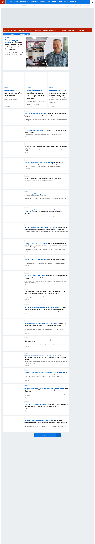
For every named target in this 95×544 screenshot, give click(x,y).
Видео (16, 1)
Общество (43, 1)
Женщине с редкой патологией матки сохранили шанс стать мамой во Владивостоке (44, 330)
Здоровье (73, 1)
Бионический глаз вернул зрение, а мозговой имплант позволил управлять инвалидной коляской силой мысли (45, 292)
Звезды (66, 1)
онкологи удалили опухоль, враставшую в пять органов (45, 211)
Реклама (78, 5)
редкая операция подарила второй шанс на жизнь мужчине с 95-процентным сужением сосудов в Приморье (46, 244)
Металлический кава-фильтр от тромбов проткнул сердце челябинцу (14, 54)
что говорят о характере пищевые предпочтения (45, 131)
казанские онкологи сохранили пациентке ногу (46, 373)
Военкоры (28, 30)
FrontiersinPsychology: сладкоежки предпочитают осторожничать (43, 134)
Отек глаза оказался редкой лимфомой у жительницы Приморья (42, 166)
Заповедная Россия (65, 30)
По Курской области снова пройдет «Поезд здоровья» (42, 178)
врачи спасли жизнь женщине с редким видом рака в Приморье (43, 163)
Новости (13, 30)
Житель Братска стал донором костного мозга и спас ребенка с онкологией (46, 263)
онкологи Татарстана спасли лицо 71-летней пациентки (13, 92)
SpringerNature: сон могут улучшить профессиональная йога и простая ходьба (44, 149)
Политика (34, 1)
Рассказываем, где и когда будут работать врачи (38, 180)
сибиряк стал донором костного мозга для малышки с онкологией (45, 260)
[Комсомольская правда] (11, 5)
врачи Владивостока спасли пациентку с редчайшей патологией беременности (45, 325)
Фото (10, 1)
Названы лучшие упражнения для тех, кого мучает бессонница (45, 146)
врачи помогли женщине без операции (45, 194)
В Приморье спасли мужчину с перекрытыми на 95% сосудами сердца (44, 249)
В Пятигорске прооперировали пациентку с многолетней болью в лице (44, 408)
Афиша (84, 30)
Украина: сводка (37, 30)
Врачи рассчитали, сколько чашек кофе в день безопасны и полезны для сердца (46, 340)
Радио (70, 5)
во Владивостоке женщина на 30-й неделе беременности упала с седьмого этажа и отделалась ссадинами (45, 422)
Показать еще (45, 435)
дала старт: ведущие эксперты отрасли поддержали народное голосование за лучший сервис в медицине (45, 276)
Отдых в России (53, 30)
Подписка (87, 5)
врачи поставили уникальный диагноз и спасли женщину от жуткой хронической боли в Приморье (45, 114)
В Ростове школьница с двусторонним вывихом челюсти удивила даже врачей (45, 357)
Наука (26, 289)
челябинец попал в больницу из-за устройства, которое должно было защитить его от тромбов (14, 45)
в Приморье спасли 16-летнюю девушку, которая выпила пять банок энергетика (36, 94)
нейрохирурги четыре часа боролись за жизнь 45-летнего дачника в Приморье (58, 93)
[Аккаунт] (92, 2)
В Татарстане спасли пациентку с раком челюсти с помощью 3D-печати (13, 99)
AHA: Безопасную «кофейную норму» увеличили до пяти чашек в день (45, 344)
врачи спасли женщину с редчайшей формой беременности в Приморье (45, 228)
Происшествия (76, 30)
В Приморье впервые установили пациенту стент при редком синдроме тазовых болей (46, 119)
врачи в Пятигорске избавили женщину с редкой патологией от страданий (46, 405)
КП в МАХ (45, 30)
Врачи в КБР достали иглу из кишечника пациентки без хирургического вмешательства (45, 199)
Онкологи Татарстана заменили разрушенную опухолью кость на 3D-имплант (44, 377)
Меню (2, 2)
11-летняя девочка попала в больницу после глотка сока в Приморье (45, 308)
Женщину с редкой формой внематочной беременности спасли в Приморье (46, 231)
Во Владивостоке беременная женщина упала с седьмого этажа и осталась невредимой (45, 427)
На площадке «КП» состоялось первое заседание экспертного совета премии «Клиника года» (45, 281)
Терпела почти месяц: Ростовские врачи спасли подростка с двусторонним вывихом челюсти (45, 362)
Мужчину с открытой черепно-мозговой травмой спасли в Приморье (58, 101)
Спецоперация (24, 1)
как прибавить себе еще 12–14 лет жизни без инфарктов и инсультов (46, 389)
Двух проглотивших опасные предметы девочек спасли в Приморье (43, 311)
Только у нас (20, 30)
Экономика (52, 1)
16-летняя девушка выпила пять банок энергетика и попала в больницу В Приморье (36, 102)
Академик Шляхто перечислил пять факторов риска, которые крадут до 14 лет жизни (46, 394)
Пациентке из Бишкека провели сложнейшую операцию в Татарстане (44, 216)
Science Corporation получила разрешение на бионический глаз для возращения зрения (45, 296)
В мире (60, 1)
